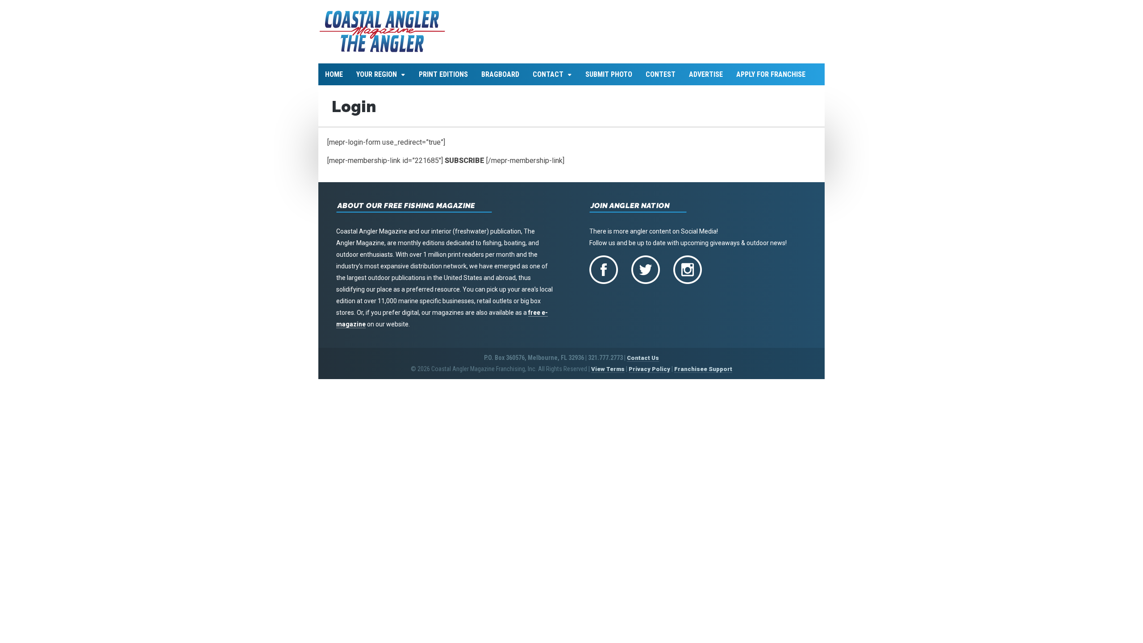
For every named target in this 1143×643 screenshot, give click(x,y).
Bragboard (500, 74)
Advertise (706, 74)
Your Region (376, 74)
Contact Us (643, 358)
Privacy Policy (649, 369)
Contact (548, 74)
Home (334, 74)
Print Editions (443, 74)
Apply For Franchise (770, 74)
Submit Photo (608, 74)
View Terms (608, 369)
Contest (661, 74)
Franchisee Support (703, 369)
